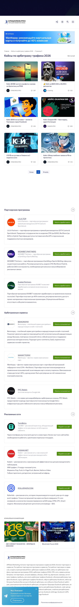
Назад (31, 172)
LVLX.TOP (22, 219)
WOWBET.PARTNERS (27, 251)
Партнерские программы (17, 209)
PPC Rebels (22, 390)
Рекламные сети (12, 414)
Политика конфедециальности (51, 602)
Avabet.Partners (24, 282)
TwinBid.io (22, 423)
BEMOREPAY (23, 322)
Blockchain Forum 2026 (50, 544)
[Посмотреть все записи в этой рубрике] (73, 210)
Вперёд (45, 172)
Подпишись (17, 600)
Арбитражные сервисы (16, 312)
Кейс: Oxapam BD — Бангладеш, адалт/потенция (55, 121)
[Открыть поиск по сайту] (67, 22)
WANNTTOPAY (24, 355)
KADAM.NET (23, 450)
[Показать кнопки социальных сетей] (57, 22)
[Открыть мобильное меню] (73, 22)
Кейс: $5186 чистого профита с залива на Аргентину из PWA (20, 85)
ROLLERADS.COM (25, 488)
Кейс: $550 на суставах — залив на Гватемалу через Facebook (19, 121)
